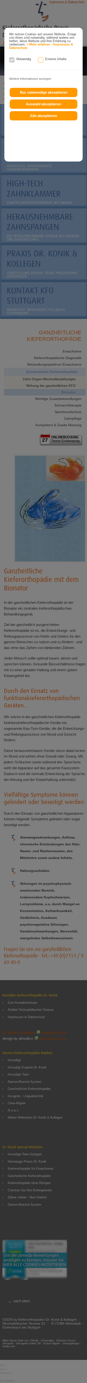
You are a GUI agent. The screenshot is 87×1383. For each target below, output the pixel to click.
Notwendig (23, 59)
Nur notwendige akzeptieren (43, 92)
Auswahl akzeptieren (43, 104)
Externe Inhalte (55, 59)
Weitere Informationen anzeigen (30, 79)
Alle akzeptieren (43, 116)
